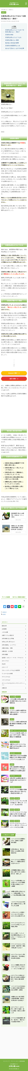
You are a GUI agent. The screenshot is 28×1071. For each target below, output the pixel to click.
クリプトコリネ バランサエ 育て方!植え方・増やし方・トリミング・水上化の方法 (18, 802)
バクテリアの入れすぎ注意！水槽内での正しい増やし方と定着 (18, 903)
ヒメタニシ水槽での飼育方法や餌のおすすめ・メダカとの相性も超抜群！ (18, 712)
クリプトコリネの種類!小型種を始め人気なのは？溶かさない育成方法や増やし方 (18, 791)
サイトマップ (6, 1061)
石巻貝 (4, 614)
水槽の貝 (4, 612)
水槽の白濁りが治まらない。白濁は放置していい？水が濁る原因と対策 (18, 893)
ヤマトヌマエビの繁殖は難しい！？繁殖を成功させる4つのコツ (18, 861)
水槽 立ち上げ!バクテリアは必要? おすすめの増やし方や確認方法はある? (18, 746)
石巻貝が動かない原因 (12, 40)
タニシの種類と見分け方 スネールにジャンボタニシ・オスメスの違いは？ (18, 966)
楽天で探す (13, 378)
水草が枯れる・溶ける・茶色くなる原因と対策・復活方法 (18, 851)
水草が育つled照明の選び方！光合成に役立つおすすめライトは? (18, 780)
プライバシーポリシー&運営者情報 (18, 1061)
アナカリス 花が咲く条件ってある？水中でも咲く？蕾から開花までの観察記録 (18, 735)
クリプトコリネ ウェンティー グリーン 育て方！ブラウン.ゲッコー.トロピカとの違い (18, 825)
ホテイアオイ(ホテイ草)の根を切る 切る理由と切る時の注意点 (18, 956)
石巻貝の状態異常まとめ (12, 45)
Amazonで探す (13, 373)
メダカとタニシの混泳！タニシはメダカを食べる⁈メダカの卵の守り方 (18, 914)
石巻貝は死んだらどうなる (13, 37)
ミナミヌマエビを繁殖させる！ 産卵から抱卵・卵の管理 (18, 840)
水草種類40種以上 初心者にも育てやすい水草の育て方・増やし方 (18, 872)
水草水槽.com (14, 4)
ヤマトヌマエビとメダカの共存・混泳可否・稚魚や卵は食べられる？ (18, 945)
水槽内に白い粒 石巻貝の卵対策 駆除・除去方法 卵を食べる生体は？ (17, 998)
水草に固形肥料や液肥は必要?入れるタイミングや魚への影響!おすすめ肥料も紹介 (18, 768)
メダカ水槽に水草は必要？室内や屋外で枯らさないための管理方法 (18, 701)
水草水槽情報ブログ (14, 1064)
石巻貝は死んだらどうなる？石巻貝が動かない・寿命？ (14, 31)
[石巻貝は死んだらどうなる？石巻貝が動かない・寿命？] (15, 606)
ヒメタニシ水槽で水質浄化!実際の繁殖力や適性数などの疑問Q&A (18, 723)
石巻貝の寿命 (9, 34)
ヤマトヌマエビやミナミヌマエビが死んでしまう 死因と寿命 (18, 924)
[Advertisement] (14, 66)
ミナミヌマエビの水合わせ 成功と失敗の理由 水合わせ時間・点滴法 (18, 988)
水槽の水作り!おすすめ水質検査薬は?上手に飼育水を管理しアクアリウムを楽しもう (18, 757)
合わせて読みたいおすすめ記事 (14, 48)
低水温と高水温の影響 (12, 43)
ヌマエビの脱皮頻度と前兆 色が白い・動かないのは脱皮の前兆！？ (18, 1019)
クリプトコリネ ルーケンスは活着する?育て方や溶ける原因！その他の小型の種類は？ (18, 814)
